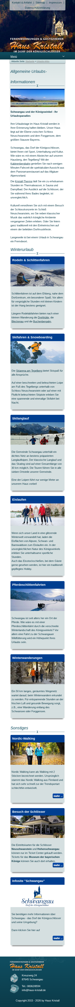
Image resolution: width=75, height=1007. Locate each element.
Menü (13, 56)
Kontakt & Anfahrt (22, 2)
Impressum (55, 2)
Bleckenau (18, 321)
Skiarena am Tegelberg (29, 370)
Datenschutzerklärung (37, 7)
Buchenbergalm (42, 321)
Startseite (29, 61)
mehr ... (58, 795)
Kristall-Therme (23, 181)
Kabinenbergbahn (20, 163)
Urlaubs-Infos (43, 61)
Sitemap (40, 2)
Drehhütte (43, 317)
